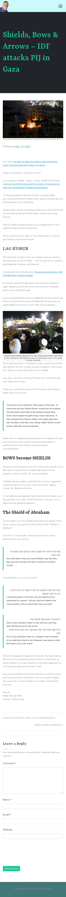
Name (7, 799)
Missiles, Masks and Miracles (48, 725)
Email (7, 814)
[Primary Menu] (60, 6)
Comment (9, 763)
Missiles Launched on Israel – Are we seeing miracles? (30, 718)
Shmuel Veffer (43, 888)
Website (7, 829)
